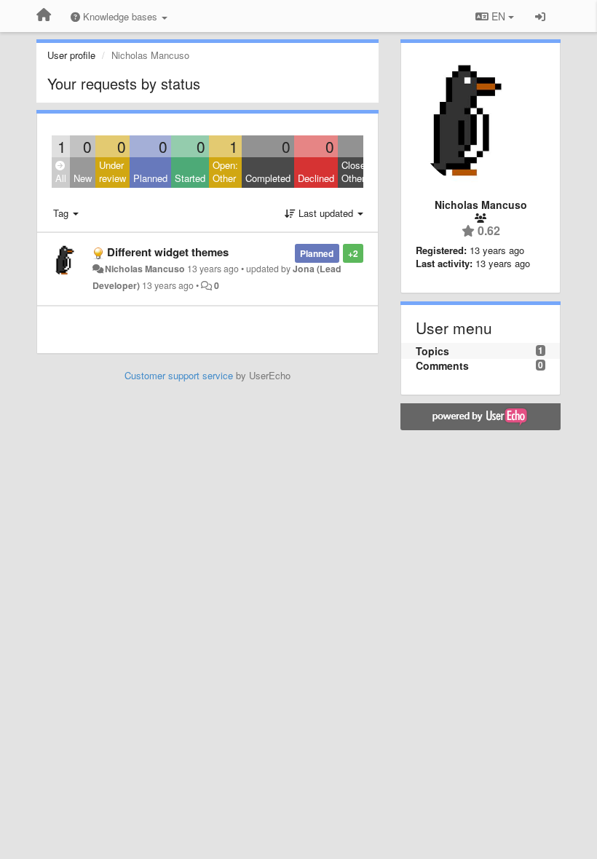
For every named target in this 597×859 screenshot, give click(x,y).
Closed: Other (357, 172)
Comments (442, 365)
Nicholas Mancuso (145, 268)
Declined (316, 178)
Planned (150, 178)
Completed (267, 178)
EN (498, 16)
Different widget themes (168, 252)
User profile (71, 55)
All (60, 178)
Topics (432, 351)
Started (190, 178)
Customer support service (178, 375)
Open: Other (225, 172)
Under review (112, 172)
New (83, 178)
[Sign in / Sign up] (540, 16)
